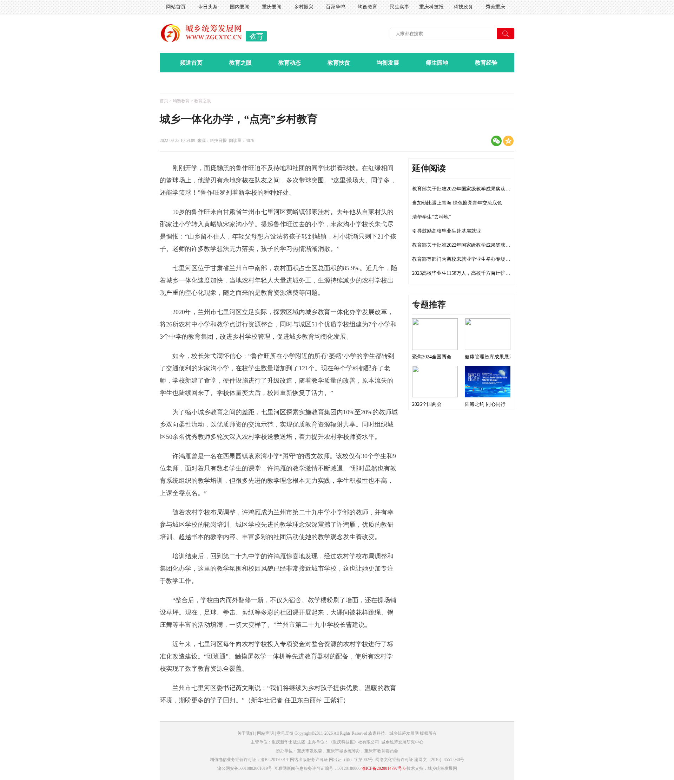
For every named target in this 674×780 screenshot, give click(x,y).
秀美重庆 (495, 6)
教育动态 (289, 63)
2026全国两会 (427, 404)
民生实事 (399, 6)
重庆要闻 (272, 6)
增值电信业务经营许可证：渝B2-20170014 (249, 759)
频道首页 (191, 63)
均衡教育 (367, 6)
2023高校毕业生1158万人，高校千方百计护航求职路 (468, 273)
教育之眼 (240, 63)
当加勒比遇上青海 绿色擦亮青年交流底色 (457, 203)
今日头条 (208, 6)
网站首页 (176, 6)
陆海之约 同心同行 (485, 404)
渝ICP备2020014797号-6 (383, 768)
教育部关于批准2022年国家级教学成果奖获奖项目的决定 (473, 188)
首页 (164, 100)
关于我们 (245, 733)
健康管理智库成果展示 (489, 356)
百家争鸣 (335, 6)
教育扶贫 (339, 63)
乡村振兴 (303, 6)
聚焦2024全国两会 (431, 356)
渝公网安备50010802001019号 (244, 768)
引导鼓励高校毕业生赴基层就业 (446, 231)
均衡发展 (388, 63)
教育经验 (486, 63)
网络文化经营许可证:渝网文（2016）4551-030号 (419, 759)
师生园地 (437, 63)
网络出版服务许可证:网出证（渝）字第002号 (331, 759)
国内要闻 (240, 6)
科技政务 (463, 6)
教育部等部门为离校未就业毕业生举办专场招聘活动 (468, 259)
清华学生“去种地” (431, 217)
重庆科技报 (431, 6)
